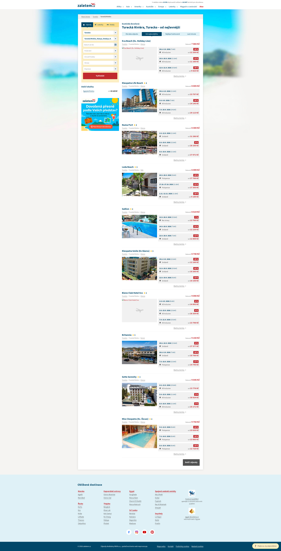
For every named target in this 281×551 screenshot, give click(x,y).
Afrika (119, 6)
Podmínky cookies (182, 546)
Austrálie (149, 6)
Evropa (161, 6)
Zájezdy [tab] (88, 24)
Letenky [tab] (100, 24)
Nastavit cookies (197, 546)
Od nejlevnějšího (152, 34)
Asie (128, 6)
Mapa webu (161, 546)
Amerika (137, 6)
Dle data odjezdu (132, 34)
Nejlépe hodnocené (172, 34)
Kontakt (171, 546)
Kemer (143, 338)
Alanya (143, 44)
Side (142, 170)
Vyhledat (100, 75)
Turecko (124, 44)
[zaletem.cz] (87, 5)
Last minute (191, 34)
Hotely (112, 24)
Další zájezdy (191, 462)
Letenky (172, 6)
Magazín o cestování (188, 6)
